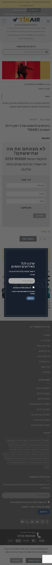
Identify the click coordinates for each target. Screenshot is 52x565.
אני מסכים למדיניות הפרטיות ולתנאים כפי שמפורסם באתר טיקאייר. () (23, 290)
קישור (32, 293)
